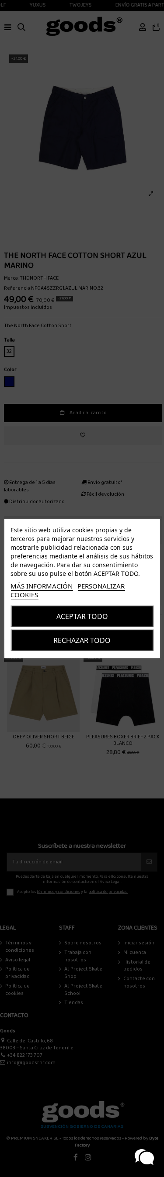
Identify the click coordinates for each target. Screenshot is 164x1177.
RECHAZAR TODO (82, 640)
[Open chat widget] (144, 1157)
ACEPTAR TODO (82, 616)
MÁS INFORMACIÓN (41, 586)
